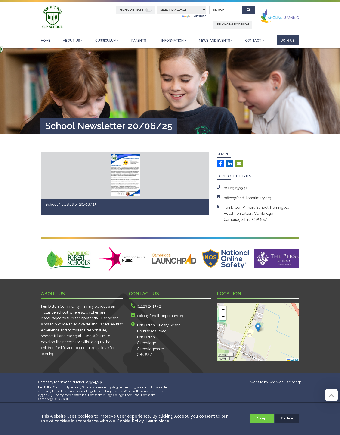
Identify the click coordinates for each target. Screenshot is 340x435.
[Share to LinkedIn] (229, 163)
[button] (258, 327)
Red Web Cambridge (285, 382)
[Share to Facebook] (220, 163)
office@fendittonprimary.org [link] (247, 198)
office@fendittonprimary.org (160, 316)
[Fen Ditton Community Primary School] (52, 17)
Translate (199, 16)
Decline (287, 418)
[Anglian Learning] (280, 16)
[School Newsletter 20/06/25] (125, 175)
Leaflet (294, 359)
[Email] (239, 163)
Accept (262, 418)
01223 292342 (149, 306)
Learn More (157, 421)
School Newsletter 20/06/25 (71, 204)
